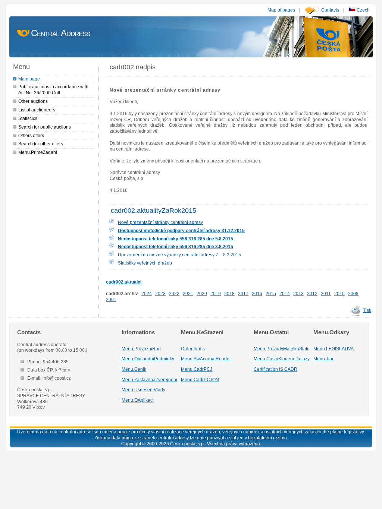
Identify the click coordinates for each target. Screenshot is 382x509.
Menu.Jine (324, 358)
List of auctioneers (36, 109)
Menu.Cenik (134, 369)
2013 (298, 293)
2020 (202, 293)
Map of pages (281, 9)
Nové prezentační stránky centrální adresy (160, 222)
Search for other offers (40, 143)
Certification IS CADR (275, 369)
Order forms (193, 348)
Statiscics (27, 118)
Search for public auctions (44, 126)
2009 (353, 293)
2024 (146, 293)
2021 (188, 293)
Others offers (31, 135)
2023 (160, 293)
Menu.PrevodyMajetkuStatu (282, 348)
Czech (363, 9)
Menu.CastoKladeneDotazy (282, 358)
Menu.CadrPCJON (200, 379)
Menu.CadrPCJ (196, 369)
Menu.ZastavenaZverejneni (149, 379)
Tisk (367, 310)
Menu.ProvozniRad (141, 348)
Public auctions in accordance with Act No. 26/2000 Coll (53, 89)
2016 (257, 293)
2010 (339, 293)
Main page (29, 78)
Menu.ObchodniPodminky (148, 358)
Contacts (330, 9)
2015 (271, 293)
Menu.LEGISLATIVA (333, 348)
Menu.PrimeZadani (37, 152)
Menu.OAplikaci (138, 400)
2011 (326, 293)
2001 (111, 299)
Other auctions (33, 101)
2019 (215, 293)
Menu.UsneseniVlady (143, 389)
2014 (284, 293)
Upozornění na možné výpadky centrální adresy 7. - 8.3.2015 (179, 254)
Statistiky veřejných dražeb (145, 262)
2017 (243, 293)
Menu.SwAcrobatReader (206, 358)
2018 (229, 293)
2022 (174, 293)
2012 (312, 293)
